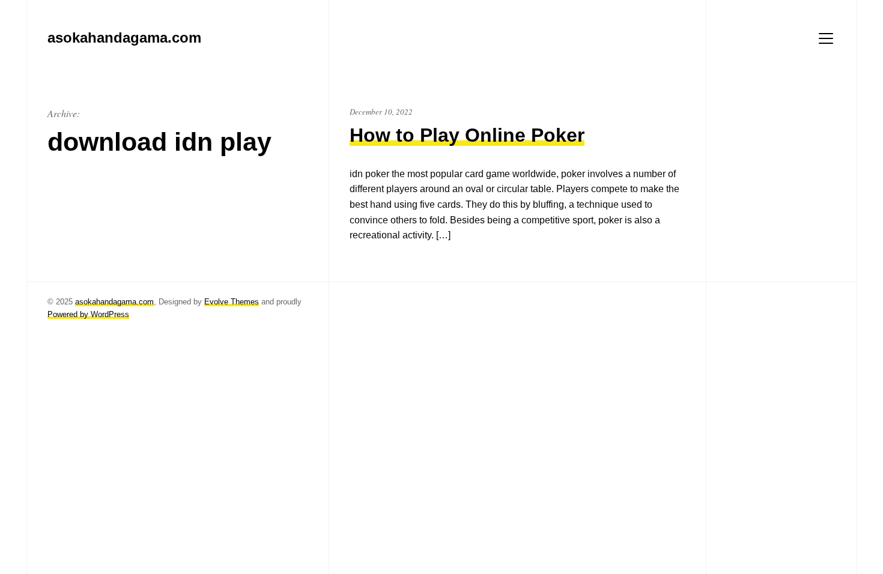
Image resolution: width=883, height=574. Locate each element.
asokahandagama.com (114, 301)
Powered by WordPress (88, 314)
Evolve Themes (231, 301)
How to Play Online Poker (467, 135)
